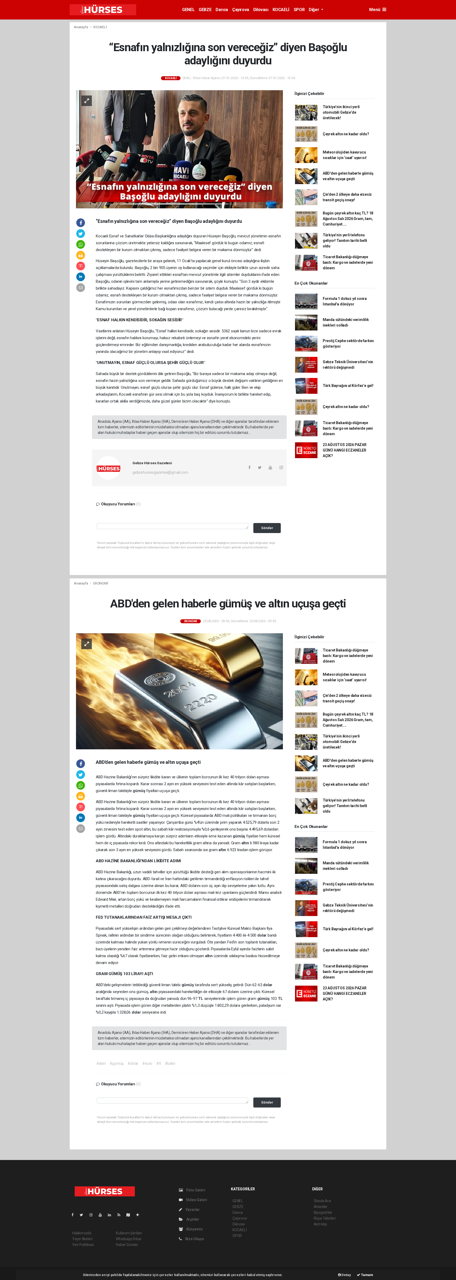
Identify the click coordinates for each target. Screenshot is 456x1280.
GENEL (188, 9)
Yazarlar (192, 1209)
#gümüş (117, 1063)
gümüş (139, 790)
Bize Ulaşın (194, 1239)
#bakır (170, 1063)
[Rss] (121, 1215)
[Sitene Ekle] (139, 1215)
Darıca (222, 9)
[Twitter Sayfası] (83, 1215)
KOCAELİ (281, 9)
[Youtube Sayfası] (102, 1215)
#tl (158, 1063)
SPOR (299, 9)
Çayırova (240, 9)
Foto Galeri (195, 1190)
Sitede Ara (322, 1201)
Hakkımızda (81, 1233)
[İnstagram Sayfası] (93, 1215)
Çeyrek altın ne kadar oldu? (346, 134)
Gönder (267, 528)
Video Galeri (196, 1200)
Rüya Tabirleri (325, 1218)
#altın (101, 1063)
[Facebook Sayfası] (75, 1215)
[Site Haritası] (130, 1215)
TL (201, 998)
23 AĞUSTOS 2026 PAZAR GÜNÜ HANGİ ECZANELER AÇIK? (345, 450)
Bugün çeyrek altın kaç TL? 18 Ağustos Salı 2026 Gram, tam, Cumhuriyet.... (348, 218)
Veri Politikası (83, 1245)
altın (245, 843)
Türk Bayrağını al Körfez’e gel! (348, 385)
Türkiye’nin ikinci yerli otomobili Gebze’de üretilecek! (341, 112)
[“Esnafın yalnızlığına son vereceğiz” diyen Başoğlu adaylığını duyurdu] (179, 149)
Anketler (320, 1207)
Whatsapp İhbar (128, 1239)
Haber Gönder (127, 1245)
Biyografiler (323, 1212)
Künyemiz (194, 1229)
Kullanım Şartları (129, 1233)
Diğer (314, 9)
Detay (346, 1275)
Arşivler (192, 1219)
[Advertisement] (40, 101)
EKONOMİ (100, 583)
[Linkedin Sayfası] (111, 1215)
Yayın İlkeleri (82, 1239)
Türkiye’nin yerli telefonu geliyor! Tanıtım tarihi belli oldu (345, 240)
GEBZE (205, 9)
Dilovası (260, 9)
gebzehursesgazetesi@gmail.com (160, 472)
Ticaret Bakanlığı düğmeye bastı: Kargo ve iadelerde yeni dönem (348, 262)
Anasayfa (81, 27)
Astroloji (320, 1224)
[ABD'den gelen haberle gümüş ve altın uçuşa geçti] (179, 691)
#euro (147, 1063)
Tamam (366, 1275)
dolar (262, 935)
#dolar (132, 1063)
